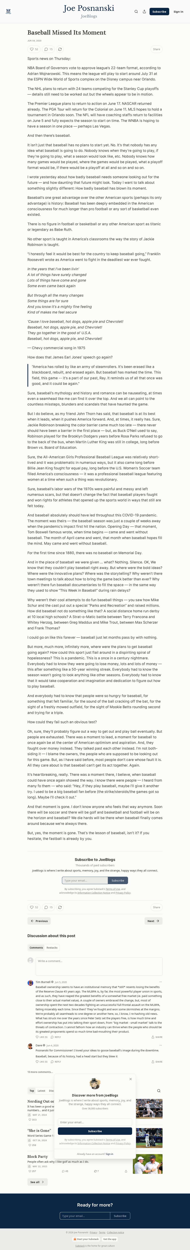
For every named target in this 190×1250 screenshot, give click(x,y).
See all (35, 1182)
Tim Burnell (43, 982)
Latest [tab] (41, 1090)
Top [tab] (32, 1090)
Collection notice (115, 1232)
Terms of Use (113, 1139)
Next (151, 921)
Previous (42, 921)
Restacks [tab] (52, 947)
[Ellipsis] (161, 982)
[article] (95, 1164)
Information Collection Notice (94, 1143)
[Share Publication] (144, 11)
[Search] (136, 11)
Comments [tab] (36, 947)
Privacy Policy (123, 1143)
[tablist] (43, 947)
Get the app (109, 1239)
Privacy (93, 1232)
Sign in (178, 11)
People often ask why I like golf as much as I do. (58, 1161)
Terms (102, 1232)
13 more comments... (40, 1072)
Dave (39, 1045)
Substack (80, 1245)
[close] (131, 1079)
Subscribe (159, 11)
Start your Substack (88, 1239)
